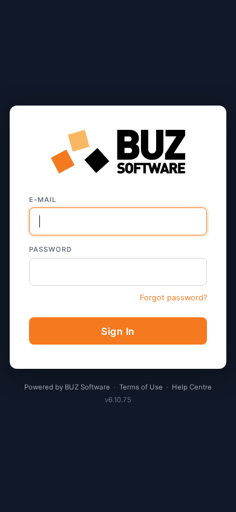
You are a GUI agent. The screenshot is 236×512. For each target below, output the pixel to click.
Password (50, 249)
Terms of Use (141, 387)
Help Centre (192, 387)
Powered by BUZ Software (67, 387)
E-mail (42, 199)
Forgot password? (173, 297)
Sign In (118, 331)
